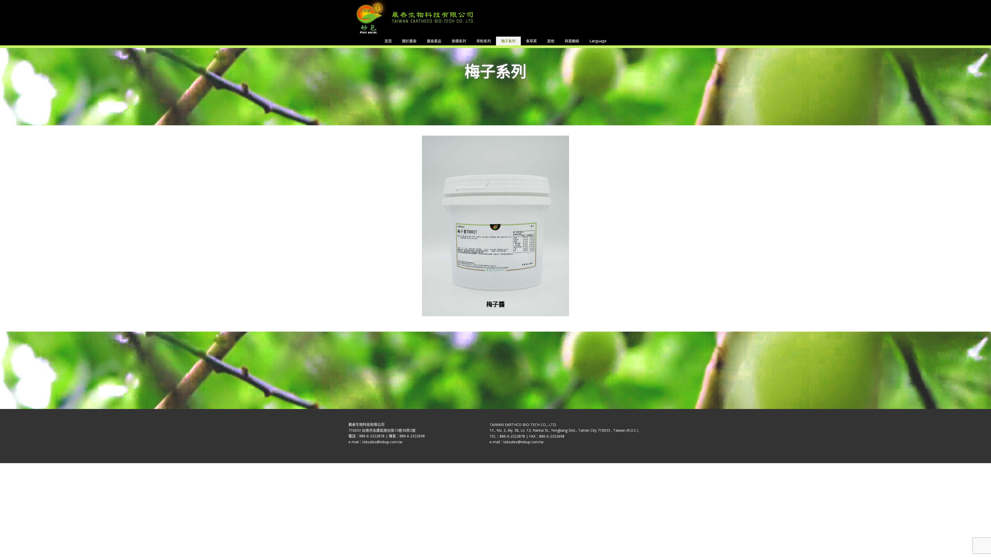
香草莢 (531, 40)
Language (597, 40)
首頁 (388, 40)
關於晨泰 (409, 40)
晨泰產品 (434, 40)
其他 (550, 40)
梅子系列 (508, 40)
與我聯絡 (572, 40)
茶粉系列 (483, 40)
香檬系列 (459, 40)
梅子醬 (495, 304)
